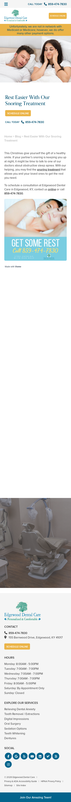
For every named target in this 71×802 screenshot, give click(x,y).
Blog (18, 136)
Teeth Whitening (14, 733)
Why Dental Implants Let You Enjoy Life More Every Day (35, 478)
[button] (8, 756)
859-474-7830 (13, 193)
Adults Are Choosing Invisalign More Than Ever (35, 353)
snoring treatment (48, 169)
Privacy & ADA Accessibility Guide (20, 781)
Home (8, 136)
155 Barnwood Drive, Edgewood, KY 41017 (36, 637)
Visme (18, 266)
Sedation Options (15, 729)
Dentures (10, 738)
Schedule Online (57, 16)
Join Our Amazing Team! (35, 797)
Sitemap (8, 785)
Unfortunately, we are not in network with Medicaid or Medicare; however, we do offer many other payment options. (35, 29)
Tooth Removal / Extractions (22, 714)
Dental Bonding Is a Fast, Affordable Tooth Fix (35, 416)
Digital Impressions (16, 719)
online (52, 189)
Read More (14, 363)
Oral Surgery (12, 724)
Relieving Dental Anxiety (19, 709)
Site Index (21, 785)
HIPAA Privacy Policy (51, 781)
